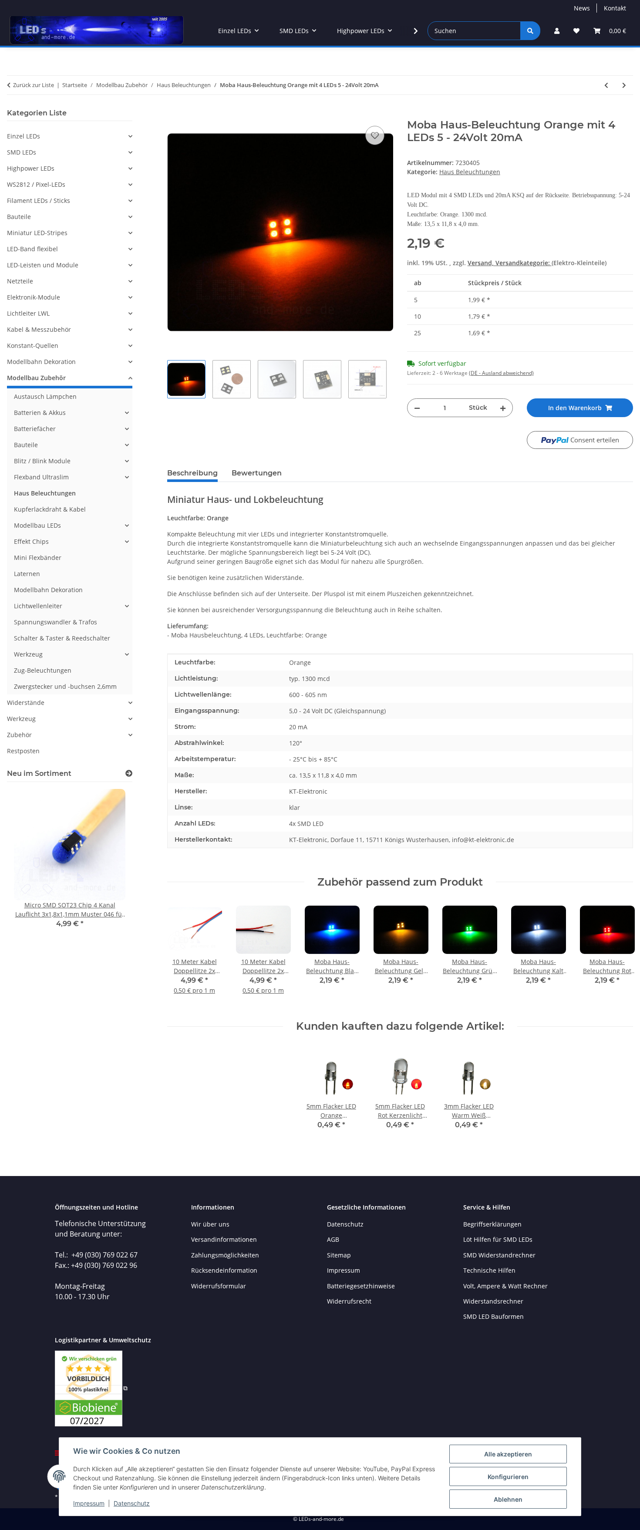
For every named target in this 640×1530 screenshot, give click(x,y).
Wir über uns (210, 1224)
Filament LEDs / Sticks (38, 200)
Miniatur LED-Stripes (37, 233)
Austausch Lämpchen (45, 396)
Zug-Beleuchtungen (42, 670)
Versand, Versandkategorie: (510, 263)
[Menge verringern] (417, 408)
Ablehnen (508, 1499)
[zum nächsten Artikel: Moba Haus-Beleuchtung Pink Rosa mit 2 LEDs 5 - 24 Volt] (624, 85)
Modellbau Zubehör (36, 378)
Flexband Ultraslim (41, 477)
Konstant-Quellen (32, 345)
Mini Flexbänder (37, 557)
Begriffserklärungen (492, 1224)
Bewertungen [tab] (257, 473)
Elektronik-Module (33, 297)
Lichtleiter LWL (28, 313)
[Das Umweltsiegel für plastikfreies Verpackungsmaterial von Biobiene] (91, 1388)
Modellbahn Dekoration (41, 361)
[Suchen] (530, 30)
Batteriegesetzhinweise (361, 1286)
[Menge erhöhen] (502, 408)
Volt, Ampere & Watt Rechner (505, 1286)
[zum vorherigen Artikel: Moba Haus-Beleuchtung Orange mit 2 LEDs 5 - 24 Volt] (606, 85)
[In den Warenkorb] (174, 114)
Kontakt (615, 8)
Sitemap (339, 1255)
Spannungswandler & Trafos (55, 622)
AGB (333, 1239)
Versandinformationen (224, 1239)
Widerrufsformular (218, 1286)
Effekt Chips (31, 541)
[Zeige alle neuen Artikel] (128, 773)
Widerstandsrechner (493, 1301)
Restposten (23, 751)
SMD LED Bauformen (493, 1316)
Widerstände (25, 702)
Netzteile (20, 281)
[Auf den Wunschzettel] (374, 135)
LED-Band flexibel (32, 249)
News (582, 8)
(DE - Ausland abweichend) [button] (501, 373)
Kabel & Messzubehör (39, 329)
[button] (556, 31)
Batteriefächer (35, 429)
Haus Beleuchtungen (469, 172)
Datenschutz (132, 1503)
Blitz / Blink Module (42, 461)
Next (619, 954)
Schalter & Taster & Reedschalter (62, 638)
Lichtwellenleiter (38, 606)
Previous (181, 954)
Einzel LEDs (23, 136)
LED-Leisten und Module (42, 265)
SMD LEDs (21, 152)
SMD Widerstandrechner (499, 1255)
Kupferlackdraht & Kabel (50, 509)
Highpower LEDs (30, 168)
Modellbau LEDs (37, 525)
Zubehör (19, 735)
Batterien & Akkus (40, 412)
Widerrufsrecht (349, 1301)
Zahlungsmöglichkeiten (225, 1255)
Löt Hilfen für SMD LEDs (497, 1239)
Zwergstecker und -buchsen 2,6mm (65, 686)
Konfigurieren (508, 1476)
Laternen (27, 574)
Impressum (88, 1503)
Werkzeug (28, 654)
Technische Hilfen (489, 1270)
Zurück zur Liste (33, 85)
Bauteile (19, 216)
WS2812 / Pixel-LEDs (36, 184)
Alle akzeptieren (508, 1454)
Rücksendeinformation (224, 1270)
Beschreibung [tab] (192, 473)
